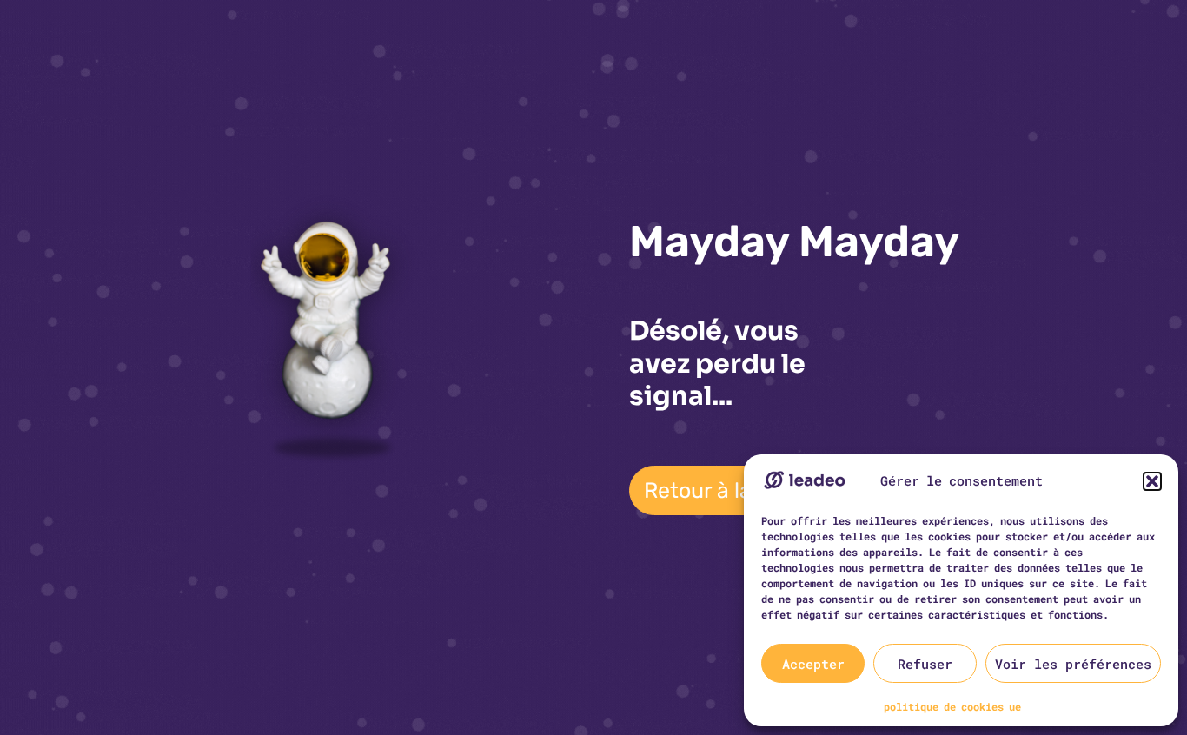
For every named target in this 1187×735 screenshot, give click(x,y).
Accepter (813, 663)
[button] (1152, 481)
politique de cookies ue (952, 706)
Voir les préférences (1073, 663)
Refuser (925, 663)
